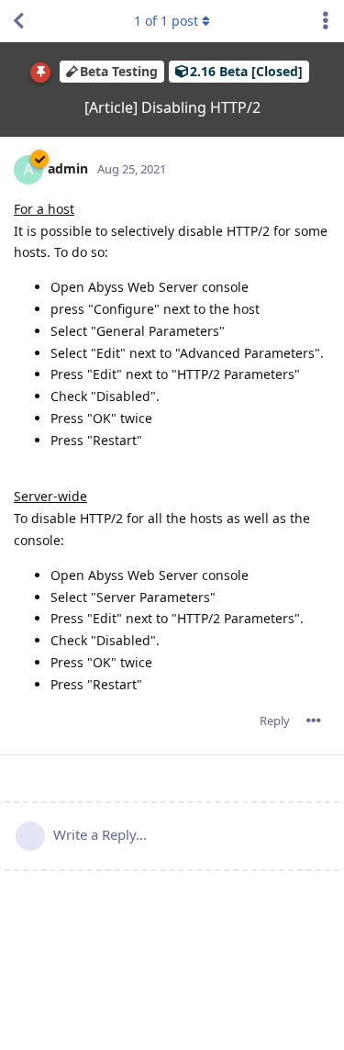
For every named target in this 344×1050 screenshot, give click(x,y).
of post (166, 20)
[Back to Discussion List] (18, 21)
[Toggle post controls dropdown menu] (313, 720)
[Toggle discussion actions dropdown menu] (325, 21)
